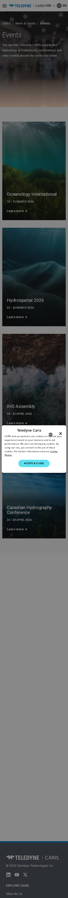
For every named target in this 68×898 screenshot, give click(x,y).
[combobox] (51, 434)
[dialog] (34, 449)
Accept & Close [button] (34, 463)
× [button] (60, 434)
